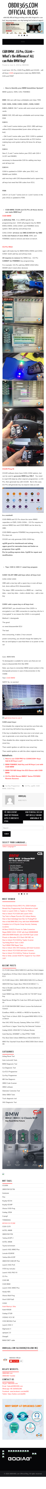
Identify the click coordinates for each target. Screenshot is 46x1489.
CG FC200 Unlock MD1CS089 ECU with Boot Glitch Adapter (23, 970)
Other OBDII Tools (8, 1095)
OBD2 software (7, 1087)
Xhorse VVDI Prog (8, 1208)
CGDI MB (5, 1280)
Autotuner (5, 1193)
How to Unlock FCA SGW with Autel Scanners (18, 950)
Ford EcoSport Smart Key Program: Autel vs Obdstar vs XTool (11, 816)
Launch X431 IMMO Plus (11, 1249)
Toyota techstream (8, 1246)
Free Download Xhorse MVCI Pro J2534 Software (19, 906)
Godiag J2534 (7, 1212)
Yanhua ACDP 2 (7, 1238)
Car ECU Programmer (9, 1072)
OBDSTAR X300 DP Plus (11, 1261)
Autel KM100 (6, 1310)
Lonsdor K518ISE (8, 1253)
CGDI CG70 (6, 1226)
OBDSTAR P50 (7, 1234)
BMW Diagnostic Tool (9, 1064)
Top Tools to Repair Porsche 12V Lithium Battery (19, 916)
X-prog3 (5, 1216)
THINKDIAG (6, 1220)
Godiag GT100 (7, 1313)
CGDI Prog (10, 788)
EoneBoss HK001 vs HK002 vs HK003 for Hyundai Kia (21, 1012)
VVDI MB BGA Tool (9, 1321)
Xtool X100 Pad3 (8, 1299)
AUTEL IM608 (7, 1230)
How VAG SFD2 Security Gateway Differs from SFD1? (21, 1022)
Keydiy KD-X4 (7, 1201)
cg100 (33, 786)
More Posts (22, 800)
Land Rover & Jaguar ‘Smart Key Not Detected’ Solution (21, 1026)
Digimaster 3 (6, 1329)
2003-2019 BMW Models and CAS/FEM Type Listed (20, 935)
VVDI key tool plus (8, 1269)
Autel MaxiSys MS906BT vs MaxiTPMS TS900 (18, 1034)
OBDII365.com (7, 1373)
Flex (3, 1197)
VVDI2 (4, 1303)
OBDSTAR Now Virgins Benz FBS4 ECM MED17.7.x (20, 984)
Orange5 (5, 1336)
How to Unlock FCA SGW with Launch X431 (17, 914)
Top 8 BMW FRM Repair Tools (12, 945)
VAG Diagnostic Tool (9, 1102)
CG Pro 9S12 (7, 247)
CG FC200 (11, 1223)
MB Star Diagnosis (8, 1079)
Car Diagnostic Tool (9, 1068)
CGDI (11, 73)
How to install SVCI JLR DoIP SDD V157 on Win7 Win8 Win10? (33, 815)
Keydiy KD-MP (7, 1205)
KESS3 (4, 1223)
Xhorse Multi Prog (8, 1295)
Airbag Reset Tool (8, 1056)
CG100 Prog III (8, 469)
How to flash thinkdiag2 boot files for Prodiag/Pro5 (19, 919)
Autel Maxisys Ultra (9, 1306)
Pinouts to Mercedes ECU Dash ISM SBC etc (18, 937)
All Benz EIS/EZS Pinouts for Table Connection (18, 929)
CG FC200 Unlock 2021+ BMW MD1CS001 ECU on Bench (22, 980)
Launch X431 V (7, 1325)
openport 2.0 (6, 1333)
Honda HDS (6, 1292)
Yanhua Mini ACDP (8, 1257)
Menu (23, 42)
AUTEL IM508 (7, 1242)
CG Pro (27, 786)
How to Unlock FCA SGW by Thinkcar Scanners (18, 953)
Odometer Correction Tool (11, 1091)
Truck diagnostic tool (9, 1098)
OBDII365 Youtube (8, 1376)
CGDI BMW (10, 678)
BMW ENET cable (8, 1340)
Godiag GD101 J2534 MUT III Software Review (18, 1030)
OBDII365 (25, 65)
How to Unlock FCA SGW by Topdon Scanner (17, 940)
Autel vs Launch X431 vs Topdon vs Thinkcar (17, 911)
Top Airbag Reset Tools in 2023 (13, 942)
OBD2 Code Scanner (9, 1083)
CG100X (5, 1185)
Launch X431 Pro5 (8, 1265)
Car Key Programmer (12, 786)
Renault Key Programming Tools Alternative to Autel (20, 908)
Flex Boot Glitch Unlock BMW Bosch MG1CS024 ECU (21, 1038)
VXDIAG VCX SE (8, 1317)
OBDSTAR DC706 (8, 1189)
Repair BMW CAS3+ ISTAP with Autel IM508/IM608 (20, 932)
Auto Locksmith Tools (9, 1060)
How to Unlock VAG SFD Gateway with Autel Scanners (21, 948)
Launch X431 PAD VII (9, 1272)
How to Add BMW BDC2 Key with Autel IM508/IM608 (20, 921)
